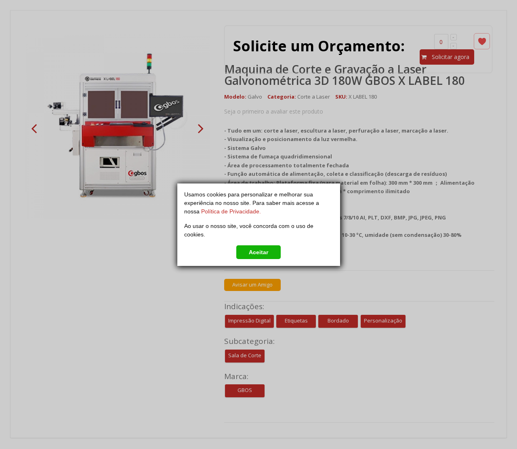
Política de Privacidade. (231, 211)
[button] (185, 250)
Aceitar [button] (258, 252)
